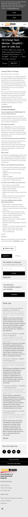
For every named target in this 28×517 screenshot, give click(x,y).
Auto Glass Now (5, 490)
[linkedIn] (2, 508)
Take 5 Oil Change (6, 488)
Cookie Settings (11, 8)
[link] (7, 277)
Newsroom (4, 503)
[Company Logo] (10, 24)
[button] (14, 63)
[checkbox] (5, 63)
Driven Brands (5, 485)
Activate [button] (14, 273)
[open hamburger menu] (2, 24)
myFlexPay (16, 241)
